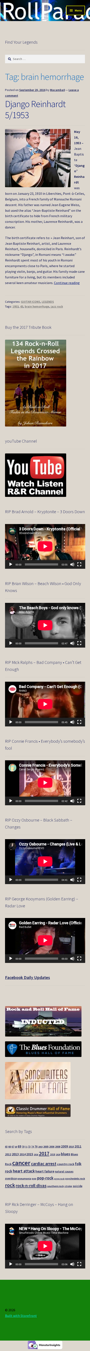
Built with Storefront (21, 1315)
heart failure (44, 1171)
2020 (58, 1154)
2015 (29, 1154)
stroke (68, 1186)
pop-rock (45, 1178)
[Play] (11, 564)
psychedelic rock (75, 1178)
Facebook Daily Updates (27, 977)
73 (29, 1146)
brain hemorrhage (37, 306)
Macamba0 (57, 90)
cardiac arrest (43, 1163)
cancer (21, 1163)
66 (9, 1146)
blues (65, 1153)
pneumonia (24, 1178)
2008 (57, 1146)
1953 (15, 306)
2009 (64, 1146)
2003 (40, 1146)
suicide (77, 1186)
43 (21, 306)
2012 (8, 1154)
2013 (15, 1154)
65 (6, 1146)
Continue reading (67, 283)
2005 (45, 1146)
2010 (71, 1146)
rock (10, 1185)
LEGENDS (48, 302)
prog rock (59, 1178)
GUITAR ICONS (30, 302)
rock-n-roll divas (31, 1185)
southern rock (55, 1186)
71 (26, 1146)
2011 (77, 1146)
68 (16, 1146)
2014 (22, 1154)
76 (36, 1146)
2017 (44, 1153)
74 (32, 1146)
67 (13, 1146)
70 (23, 1146)
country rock (65, 1164)
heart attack (24, 1171)
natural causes (64, 1171)
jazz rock (57, 306)
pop (34, 1178)
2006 (51, 1146)
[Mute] (72, 564)
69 (19, 1146)
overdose (11, 1178)
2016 (36, 1154)
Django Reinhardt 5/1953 (35, 109)
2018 (52, 1154)
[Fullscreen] (79, 564)
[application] (45, 546)
